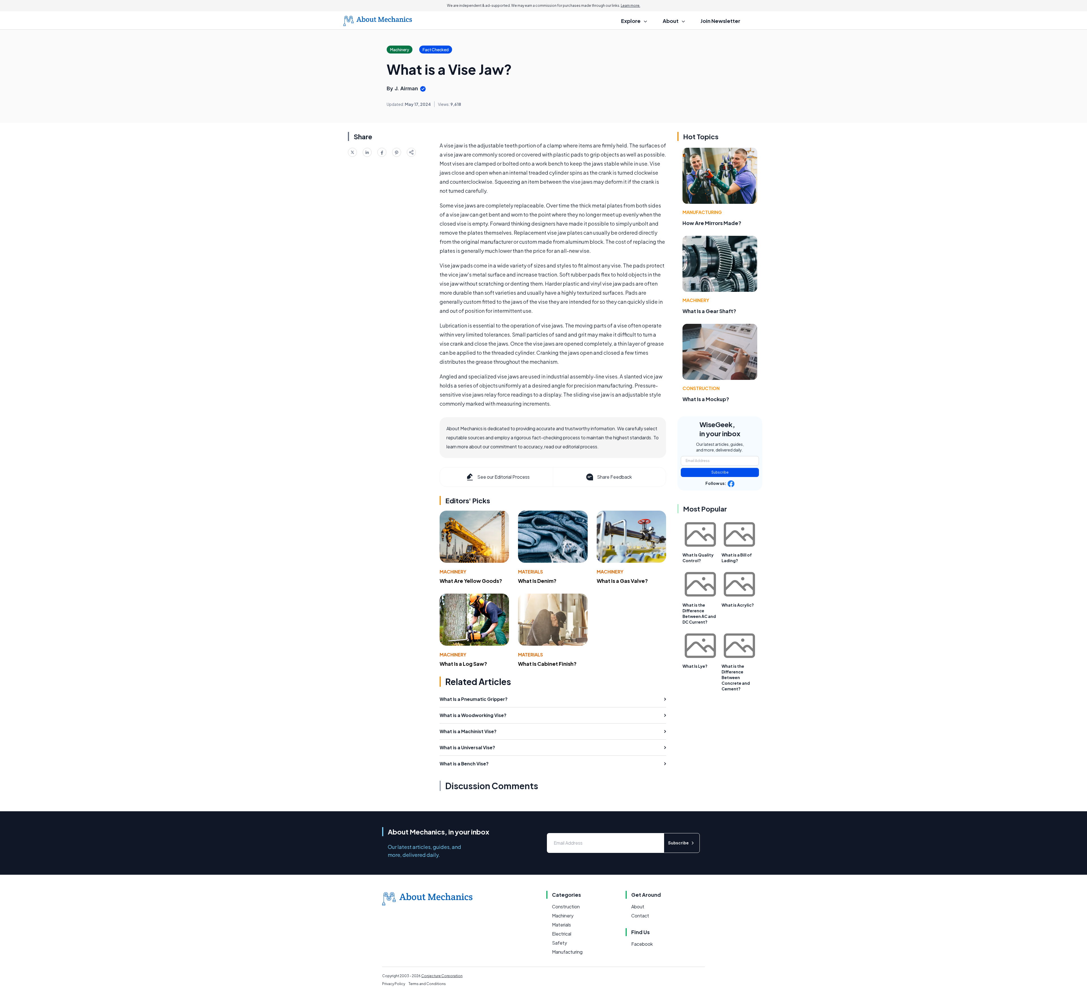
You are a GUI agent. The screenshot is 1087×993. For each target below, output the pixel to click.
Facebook (642, 944)
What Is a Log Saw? (463, 663)
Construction (701, 388)
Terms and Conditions (427, 984)
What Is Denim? (537, 580)
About (637, 906)
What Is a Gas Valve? (622, 580)
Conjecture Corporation (442, 976)
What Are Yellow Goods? (471, 580)
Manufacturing (702, 212)
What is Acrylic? (738, 604)
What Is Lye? (694, 666)
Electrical (561, 934)
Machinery (453, 572)
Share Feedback (614, 477)
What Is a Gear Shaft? (709, 311)
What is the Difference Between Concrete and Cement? (736, 677)
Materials (530, 572)
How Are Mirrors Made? (711, 223)
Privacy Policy (393, 984)
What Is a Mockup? (705, 399)
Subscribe (720, 472)
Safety (559, 943)
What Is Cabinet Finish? (547, 663)
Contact (640, 916)
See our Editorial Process (503, 477)
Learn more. (630, 5)
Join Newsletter (720, 21)
